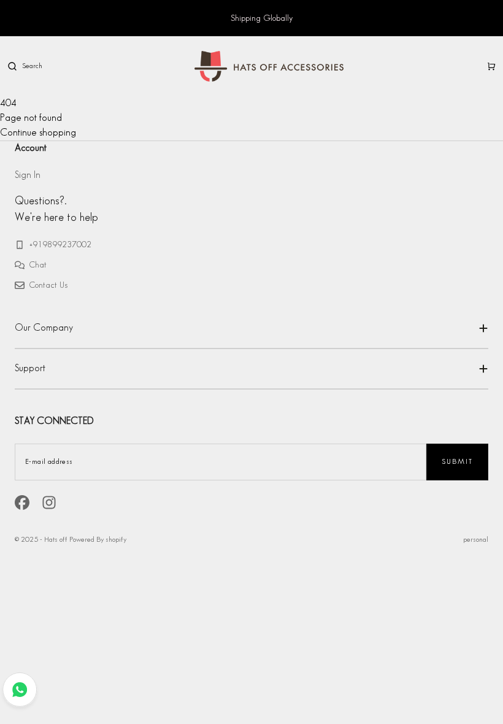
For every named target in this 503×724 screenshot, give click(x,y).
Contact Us (48, 285)
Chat (38, 265)
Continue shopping (38, 132)
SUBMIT (457, 461)
